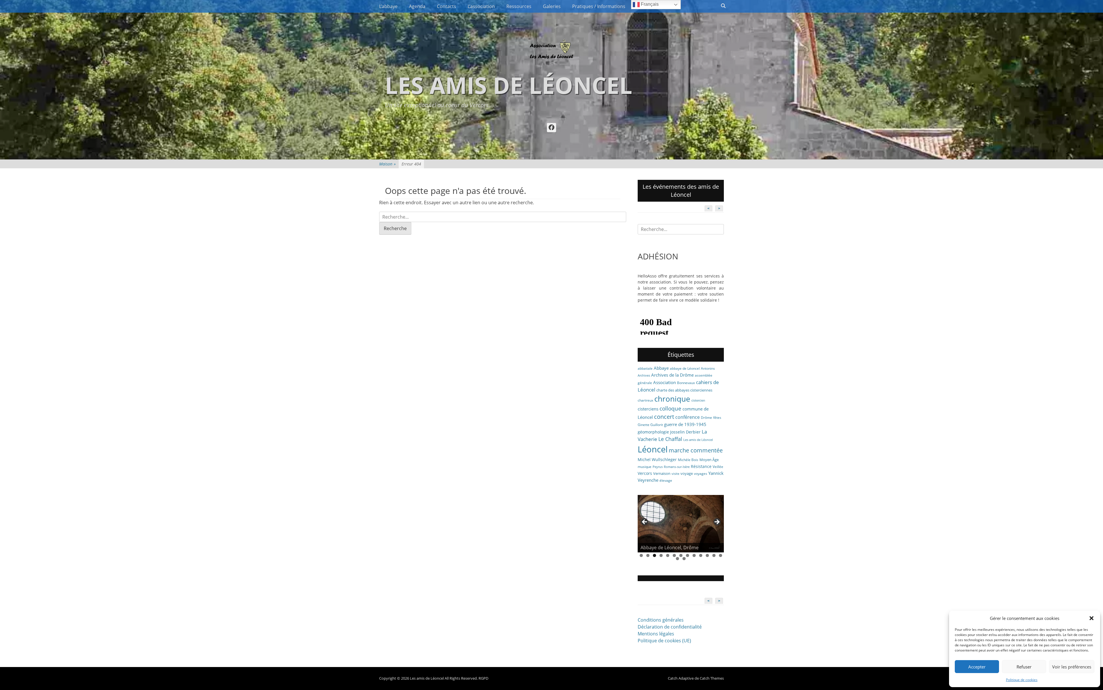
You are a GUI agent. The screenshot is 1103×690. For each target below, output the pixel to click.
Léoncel (653, 449)
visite (675, 474)
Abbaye (661, 368)
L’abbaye (388, 6)
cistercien (698, 400)
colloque (670, 408)
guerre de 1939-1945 (685, 424)
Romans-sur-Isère (677, 467)
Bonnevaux (686, 383)
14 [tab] (677, 558)
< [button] (645, 522)
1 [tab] (641, 555)
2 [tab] (647, 555)
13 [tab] (720, 555)
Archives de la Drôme (672, 375)
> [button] (716, 522)
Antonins (708, 368)
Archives (644, 375)
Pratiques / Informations (598, 6)
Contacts (446, 6)
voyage (686, 473)
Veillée (718, 467)
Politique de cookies (1022, 679)
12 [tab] (714, 555)
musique (644, 466)
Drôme (706, 417)
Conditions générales (661, 620)
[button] (1091, 618)
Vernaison (661, 473)
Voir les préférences (1071, 667)
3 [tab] (654, 555)
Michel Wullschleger (657, 459)
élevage (666, 480)
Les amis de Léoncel (508, 85)
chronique (672, 399)
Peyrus (658, 467)
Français (649, 4)
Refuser (1024, 667)
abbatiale (645, 368)
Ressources (518, 6)
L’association (481, 6)
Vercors (645, 473)
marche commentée (696, 450)
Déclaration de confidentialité (670, 627)
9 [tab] (694, 555)
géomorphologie (653, 432)
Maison (387, 164)
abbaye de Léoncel (685, 368)
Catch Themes (712, 678)
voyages (700, 473)
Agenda (417, 6)
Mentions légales (656, 634)
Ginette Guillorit (650, 425)
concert (664, 417)
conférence (687, 417)
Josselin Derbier (685, 432)
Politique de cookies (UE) (664, 640)
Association (664, 382)
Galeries (552, 6)
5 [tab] (667, 555)
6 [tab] (674, 555)
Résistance (701, 466)
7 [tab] (680, 555)
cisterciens (648, 409)
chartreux (645, 400)
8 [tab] (687, 555)
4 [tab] (661, 555)
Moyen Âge (709, 459)
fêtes (717, 417)
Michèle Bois (688, 459)
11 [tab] (707, 555)
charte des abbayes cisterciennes (684, 390)
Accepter (977, 667)
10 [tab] (700, 555)
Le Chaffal (670, 438)
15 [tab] (684, 558)
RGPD (483, 678)
